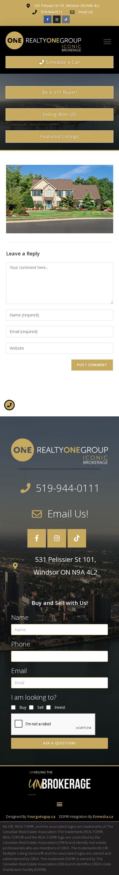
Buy (22, 707)
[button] (107, 41)
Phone (20, 643)
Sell (40, 707)
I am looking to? (33, 697)
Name (20, 617)
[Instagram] (57, 19)
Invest (60, 707)
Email (19, 670)
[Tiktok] (66, 19)
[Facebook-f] (47, 19)
